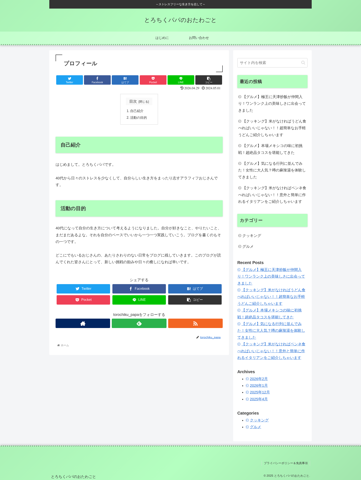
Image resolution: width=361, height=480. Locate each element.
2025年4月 (259, 399)
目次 (133, 101)
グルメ (248, 246)
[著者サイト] (83, 323)
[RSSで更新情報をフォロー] (195, 323)
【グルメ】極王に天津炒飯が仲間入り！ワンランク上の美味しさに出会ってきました (272, 103)
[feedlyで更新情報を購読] (139, 323)
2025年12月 (260, 392)
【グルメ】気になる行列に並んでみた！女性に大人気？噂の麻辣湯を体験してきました (272, 170)
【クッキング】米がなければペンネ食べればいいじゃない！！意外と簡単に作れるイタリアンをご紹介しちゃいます (272, 195)
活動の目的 (138, 117)
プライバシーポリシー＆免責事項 (286, 463)
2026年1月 (259, 385)
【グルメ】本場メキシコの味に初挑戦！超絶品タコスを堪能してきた (270, 149)
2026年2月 (259, 379)
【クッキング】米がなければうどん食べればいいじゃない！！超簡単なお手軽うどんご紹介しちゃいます (272, 128)
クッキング (251, 236)
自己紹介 (137, 111)
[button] (303, 62)
